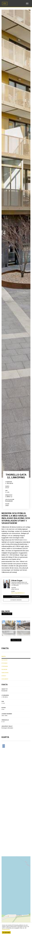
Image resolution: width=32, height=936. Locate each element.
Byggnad (4, 663)
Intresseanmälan (16, 596)
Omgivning (5, 672)
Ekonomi (4, 669)
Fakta (4, 656)
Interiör (4, 660)
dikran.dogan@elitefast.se (18, 593)
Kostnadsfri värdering (16, 599)
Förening (5, 666)
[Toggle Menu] (27, 3)
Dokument (5, 679)
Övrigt (4, 675)
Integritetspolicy (6, 929)
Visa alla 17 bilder (7, 613)
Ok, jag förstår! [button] (6, 932)
